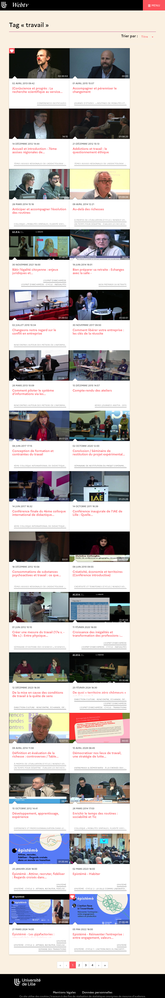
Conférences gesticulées (51, 103)
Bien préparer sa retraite (113, 284)
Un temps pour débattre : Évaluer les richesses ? (100, 224)
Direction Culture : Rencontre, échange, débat (40, 707)
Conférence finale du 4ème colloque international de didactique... (39, 513)
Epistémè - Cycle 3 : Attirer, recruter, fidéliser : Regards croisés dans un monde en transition (40, 888)
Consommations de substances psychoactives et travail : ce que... (36, 573)
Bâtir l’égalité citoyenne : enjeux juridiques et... (35, 271)
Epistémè (61, 884)
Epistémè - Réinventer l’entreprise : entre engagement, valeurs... (98, 936)
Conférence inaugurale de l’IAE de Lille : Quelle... (97, 513)
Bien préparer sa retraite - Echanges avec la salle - (98, 271)
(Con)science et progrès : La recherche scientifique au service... (37, 90)
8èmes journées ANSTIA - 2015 (111, 405)
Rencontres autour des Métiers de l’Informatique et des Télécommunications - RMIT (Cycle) (40, 344)
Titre (144, 36)
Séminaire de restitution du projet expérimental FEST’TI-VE (100, 465)
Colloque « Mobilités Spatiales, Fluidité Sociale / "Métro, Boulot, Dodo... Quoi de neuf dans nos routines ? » (40, 224)
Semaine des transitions (52, 949)
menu (156, 5)
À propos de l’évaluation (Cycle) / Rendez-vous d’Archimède (100, 220)
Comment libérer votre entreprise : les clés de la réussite (98, 331)
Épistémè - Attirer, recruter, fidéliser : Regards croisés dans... (38, 875)
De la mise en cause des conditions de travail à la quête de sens (37, 694)
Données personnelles (97, 992)
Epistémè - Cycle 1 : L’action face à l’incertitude (100, 949)
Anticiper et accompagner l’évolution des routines (39, 211)
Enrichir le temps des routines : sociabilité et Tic (95, 815)
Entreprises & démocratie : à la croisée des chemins (100, 767)
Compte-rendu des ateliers (92, 390)
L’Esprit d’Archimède (54, 280)
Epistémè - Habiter (86, 874)
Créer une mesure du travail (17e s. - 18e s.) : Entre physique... (38, 633)
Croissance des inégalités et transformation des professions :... (98, 633)
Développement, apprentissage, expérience (35, 815)
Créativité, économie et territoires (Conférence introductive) (98, 573)
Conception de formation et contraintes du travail (33, 452)
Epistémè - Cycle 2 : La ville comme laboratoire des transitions (100, 888)
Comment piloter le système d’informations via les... (33, 392)
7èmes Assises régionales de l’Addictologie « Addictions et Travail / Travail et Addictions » (40, 163)
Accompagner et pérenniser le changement (95, 90)
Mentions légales (64, 992)
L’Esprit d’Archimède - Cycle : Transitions (103, 707)
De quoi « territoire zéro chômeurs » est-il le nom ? (99, 694)
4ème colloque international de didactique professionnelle (40, 465)
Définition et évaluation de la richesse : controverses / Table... (35, 754)
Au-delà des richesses (88, 209)
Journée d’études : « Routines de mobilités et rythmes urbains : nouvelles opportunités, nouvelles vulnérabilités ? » (100, 103)
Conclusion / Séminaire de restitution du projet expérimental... (99, 452)
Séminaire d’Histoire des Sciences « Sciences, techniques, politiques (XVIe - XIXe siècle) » (40, 647)
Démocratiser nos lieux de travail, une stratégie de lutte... (97, 754)
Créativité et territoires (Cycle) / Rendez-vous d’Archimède (100, 586)
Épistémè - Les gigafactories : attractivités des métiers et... (33, 936)
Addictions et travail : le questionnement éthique (91, 150)
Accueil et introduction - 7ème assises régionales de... (34, 150)
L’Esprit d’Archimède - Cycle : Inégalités (43, 284)
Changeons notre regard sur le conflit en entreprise (34, 331)
